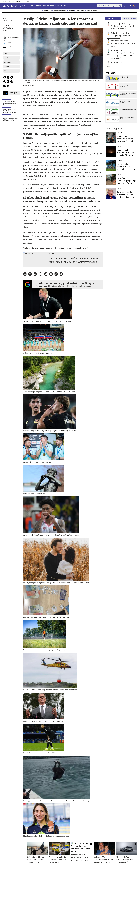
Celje (5, 53)
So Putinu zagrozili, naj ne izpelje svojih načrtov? (122, 34)
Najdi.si (18, 1)
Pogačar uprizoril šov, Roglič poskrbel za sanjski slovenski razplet (122, 26)
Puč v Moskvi (116, 62)
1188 (27, 1)
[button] (4, 5)
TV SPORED (6, 1)
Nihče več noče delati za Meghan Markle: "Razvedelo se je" (123, 43)
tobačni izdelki (8, 70)
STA (10, 21)
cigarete (6, 66)
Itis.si (23, 1)
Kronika (64, 6)
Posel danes (54, 6)
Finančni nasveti (92, 10)
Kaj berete (113, 18)
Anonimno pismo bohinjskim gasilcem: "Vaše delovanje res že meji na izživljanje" (123, 54)
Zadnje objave (129, 18)
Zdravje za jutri (80, 10)
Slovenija (25, 6)
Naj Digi (71, 10)
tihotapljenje (7, 62)
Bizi (13, 1)
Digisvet (46, 6)
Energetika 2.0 (47, 10)
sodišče (6, 57)
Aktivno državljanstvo (60, 10)
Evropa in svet (36, 6)
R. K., (5, 21)
